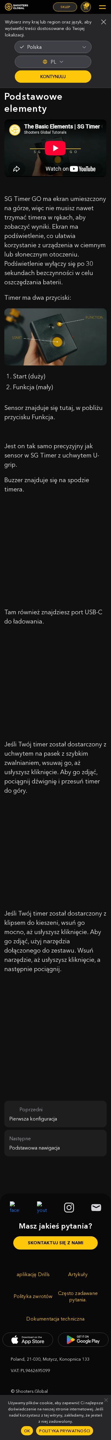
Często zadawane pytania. (78, 1296)
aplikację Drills (33, 1274)
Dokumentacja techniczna (55, 1319)
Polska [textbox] (34, 47)
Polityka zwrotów (33, 1296)
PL (53, 62)
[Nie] (106, 1400)
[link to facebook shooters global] (15, 1208)
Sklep (65, 7)
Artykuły (78, 1274)
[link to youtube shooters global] (42, 1208)
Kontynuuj (53, 76)
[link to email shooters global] (96, 1208)
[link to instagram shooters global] (69, 1208)
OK (27, 1430)
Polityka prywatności (64, 1430)
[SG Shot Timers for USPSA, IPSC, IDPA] (16, 7)
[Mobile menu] (102, 7)
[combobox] (53, 47)
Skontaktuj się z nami (55, 1243)
